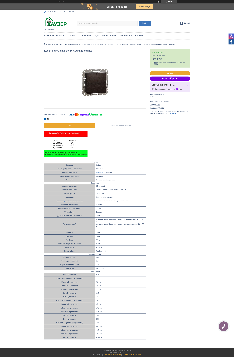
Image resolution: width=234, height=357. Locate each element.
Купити (170, 73)
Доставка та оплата (105, 36)
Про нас (74, 36)
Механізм (99, 172)
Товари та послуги (54, 36)
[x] (48, 120)
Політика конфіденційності (131, 355)
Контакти (87, 36)
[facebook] (45, 120)
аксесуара (63, 201)
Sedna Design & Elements (104, 44)
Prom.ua (129, 350)
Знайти (144, 23)
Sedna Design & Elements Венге (128, 44)
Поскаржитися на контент (112, 355)
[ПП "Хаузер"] (60, 21)
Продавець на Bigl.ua (117, 352)
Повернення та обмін (131, 36)
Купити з (166, 79)
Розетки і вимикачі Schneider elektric (78, 44)
